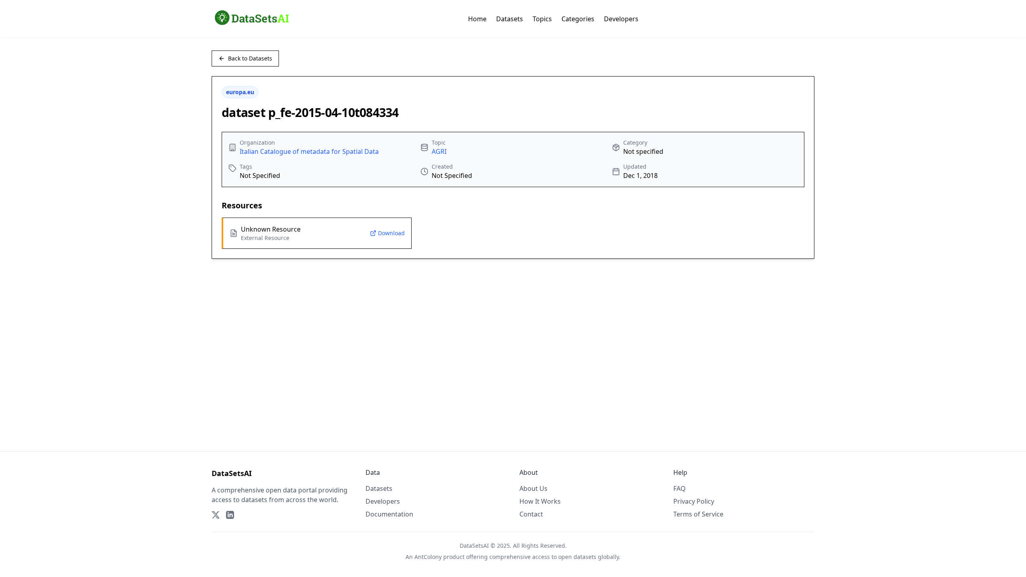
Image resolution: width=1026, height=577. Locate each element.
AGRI (439, 151)
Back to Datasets (250, 58)
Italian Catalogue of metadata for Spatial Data (309, 151)
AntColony (428, 557)
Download (391, 233)
